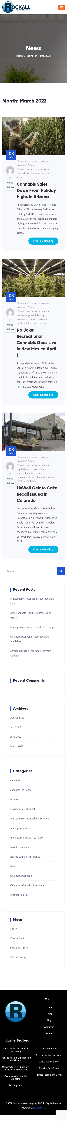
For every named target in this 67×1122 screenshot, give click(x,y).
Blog (49, 1020)
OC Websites (39, 1108)
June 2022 (16, 736)
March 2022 (17, 746)
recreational (43, 173)
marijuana (22, 477)
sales (19, 177)
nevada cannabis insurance (25, 856)
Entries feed (17, 938)
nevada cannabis (19, 847)
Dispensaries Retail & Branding (15, 1077)
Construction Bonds (49, 1061)
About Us (49, 1027)
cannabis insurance (41, 161)
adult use (25, 169)
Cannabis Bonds (49, 1048)
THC (39, 481)
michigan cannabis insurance (26, 837)
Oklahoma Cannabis (21, 875)
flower (43, 469)
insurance (22, 165)
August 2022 (17, 717)
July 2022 (15, 727)
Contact (49, 1033)
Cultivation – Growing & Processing (15, 1049)
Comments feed (19, 948)
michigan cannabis (20, 828)
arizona (35, 169)
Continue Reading (43, 241)
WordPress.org (18, 957)
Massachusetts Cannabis (23, 809)
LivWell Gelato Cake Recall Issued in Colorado (37, 494)
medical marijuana (26, 173)
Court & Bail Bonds (49, 1068)
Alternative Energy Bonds (49, 1055)
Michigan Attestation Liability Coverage (32, 627)
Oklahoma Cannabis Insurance (27, 885)
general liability (36, 315)
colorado (34, 469)
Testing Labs (15, 1085)
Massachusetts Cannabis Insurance (29, 818)
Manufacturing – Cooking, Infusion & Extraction (15, 1068)
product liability (25, 323)
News (31, 165)
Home (19, 55)
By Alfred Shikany (10, 183)
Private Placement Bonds (49, 1074)
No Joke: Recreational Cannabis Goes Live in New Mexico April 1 (36, 343)
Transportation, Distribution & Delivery (15, 1059)
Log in (13, 928)
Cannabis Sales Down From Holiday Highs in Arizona (36, 190)
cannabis (25, 161)
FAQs (49, 1013)
